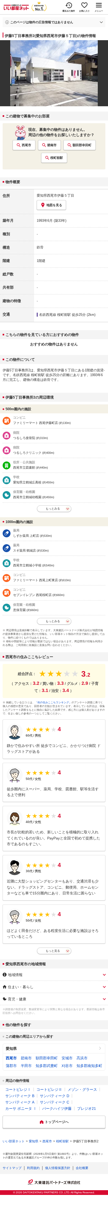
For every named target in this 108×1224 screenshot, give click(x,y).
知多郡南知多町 (89, 1066)
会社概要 (82, 1168)
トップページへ (57, 1122)
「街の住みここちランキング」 (53, 702)
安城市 (67, 1058)
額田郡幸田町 (82, 145)
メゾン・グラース (82, 1089)
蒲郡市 (11, 1066)
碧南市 (52, 145)
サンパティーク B (19, 1096)
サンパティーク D (54, 1096)
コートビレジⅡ (49, 1089)
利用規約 (33, 1168)
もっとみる (53, 508)
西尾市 (26, 145)
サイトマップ (12, 1168)
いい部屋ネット (14, 1141)
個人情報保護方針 (57, 1168)
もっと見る (53, 950)
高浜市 (82, 1058)
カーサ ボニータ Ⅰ (21, 1108)
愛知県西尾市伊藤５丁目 (55, 195)
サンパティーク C (54, 1102)
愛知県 (11, 1048)
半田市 (26, 1066)
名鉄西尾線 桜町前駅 (55, 315)
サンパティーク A (19, 1102)
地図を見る (54, 205)
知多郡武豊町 (47, 1066)
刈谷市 (67, 1066)
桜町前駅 (56, 158)
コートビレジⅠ (18, 1089)
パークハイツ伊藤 (57, 1108)
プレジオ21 (86, 1108)
